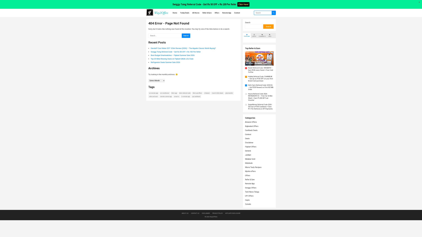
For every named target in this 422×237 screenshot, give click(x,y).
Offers (247, 175)
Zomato (248, 204)
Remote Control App (166, 96)
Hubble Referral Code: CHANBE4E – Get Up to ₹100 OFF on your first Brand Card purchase (260, 79)
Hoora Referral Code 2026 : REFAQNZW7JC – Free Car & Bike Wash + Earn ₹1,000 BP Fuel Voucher (260, 97)
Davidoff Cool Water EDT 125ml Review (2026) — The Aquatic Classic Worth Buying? (183, 48)
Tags (269, 36)
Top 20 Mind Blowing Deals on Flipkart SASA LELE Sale (172, 59)
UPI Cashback (196, 96)
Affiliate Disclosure (232, 213)
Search (247, 23)
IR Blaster (207, 93)
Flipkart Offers (250, 147)
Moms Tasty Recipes (253, 167)
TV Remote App (186, 96)
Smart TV (176, 96)
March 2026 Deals (217, 93)
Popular (247, 36)
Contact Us (195, 213)
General (248, 151)
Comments (262, 36)
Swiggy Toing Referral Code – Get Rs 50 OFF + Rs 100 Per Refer (176, 52)
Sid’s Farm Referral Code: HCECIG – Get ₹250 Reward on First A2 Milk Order (260, 87)
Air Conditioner (164, 93)
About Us (185, 213)
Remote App (250, 184)
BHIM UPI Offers (197, 93)
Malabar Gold (250, 159)
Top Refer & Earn (252, 48)
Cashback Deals (251, 130)
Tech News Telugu (252, 192)
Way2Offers (213, 217)
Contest (248, 134)
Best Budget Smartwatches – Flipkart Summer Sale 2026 (173, 55)
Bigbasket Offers (251, 126)
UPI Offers (249, 196)
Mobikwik (249, 163)
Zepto (247, 200)
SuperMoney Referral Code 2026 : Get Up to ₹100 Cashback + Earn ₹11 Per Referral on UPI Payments (260, 107)
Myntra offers (250, 171)
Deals (247, 138)
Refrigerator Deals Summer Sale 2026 (165, 62)
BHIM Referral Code (184, 93)
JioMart (248, 155)
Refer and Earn (153, 96)
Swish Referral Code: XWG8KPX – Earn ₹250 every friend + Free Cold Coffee (260, 70)
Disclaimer (249, 143)
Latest (254, 36)
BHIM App (174, 93)
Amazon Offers (251, 122)
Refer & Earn (250, 180)
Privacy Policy (217, 213)
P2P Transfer (229, 93)
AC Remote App (153, 93)
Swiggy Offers (250, 188)
